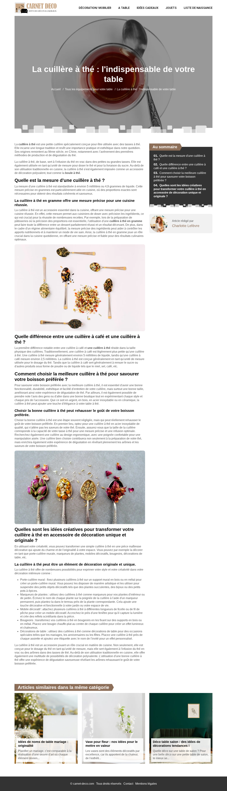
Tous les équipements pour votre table (89, 89)
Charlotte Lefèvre (185, 226)
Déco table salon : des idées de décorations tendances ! (176, 743)
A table (124, 8)
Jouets (171, 8)
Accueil (56, 89)
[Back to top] (217, 781)
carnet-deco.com (83, 783)
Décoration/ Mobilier (95, 8)
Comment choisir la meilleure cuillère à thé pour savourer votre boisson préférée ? (180, 176)
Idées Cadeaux (147, 8)
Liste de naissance (198, 8)
